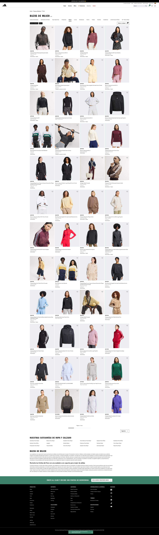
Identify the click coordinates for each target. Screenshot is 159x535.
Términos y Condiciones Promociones (72, 530)
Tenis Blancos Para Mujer (85, 440)
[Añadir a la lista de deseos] (52, 27)
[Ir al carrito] (155, 5)
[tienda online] (4, 5)
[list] (79, 19)
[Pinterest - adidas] (119, 500)
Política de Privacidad (83, 530)
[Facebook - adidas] (119, 490)
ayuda (132, 3)
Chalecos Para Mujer (84, 443)
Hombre (70, 5)
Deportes (89, 5)
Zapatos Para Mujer (84, 445)
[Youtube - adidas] (119, 506)
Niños (75, 5)
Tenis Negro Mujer (117, 443)
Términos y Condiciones (59, 530)
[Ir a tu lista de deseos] (152, 5)
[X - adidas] (119, 496)
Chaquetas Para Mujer (35, 445)
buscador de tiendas (127, 3)
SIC (101, 530)
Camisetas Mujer (100, 445)
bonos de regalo (145, 3)
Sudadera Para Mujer (68, 440)
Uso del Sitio (97, 530)
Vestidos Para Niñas (34, 443)
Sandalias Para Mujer (34, 440)
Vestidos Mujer (100, 443)
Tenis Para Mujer (67, 445)
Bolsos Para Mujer (51, 440)
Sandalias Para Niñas (118, 440)
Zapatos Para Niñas (101, 440)
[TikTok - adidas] (119, 503)
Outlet (94, 5)
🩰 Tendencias (81, 5)
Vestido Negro (66, 443)
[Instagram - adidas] (119, 493)
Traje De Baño (50, 445)
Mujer (64, 5)
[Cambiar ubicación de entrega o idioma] (155, 3)
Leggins (48, 443)
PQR (103, 530)
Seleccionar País (91, 530)
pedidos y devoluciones (138, 3)
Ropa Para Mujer (117, 445)
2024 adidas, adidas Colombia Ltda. (79, 533)
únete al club (151, 3)
